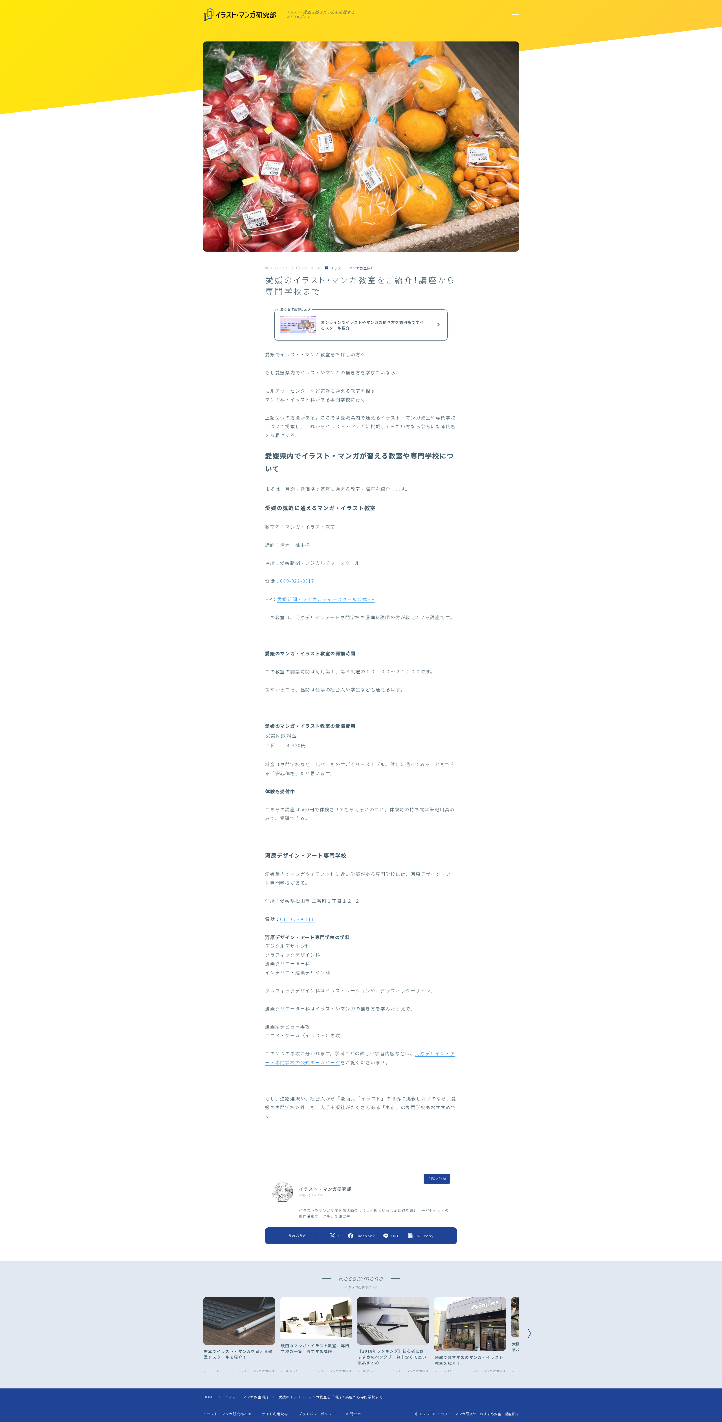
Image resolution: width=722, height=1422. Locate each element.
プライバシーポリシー (317, 1413)
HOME (209, 1396)
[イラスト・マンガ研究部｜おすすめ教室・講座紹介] (241, 14)
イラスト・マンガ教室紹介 (352, 267)
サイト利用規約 (275, 1413)
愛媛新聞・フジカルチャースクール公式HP (326, 599)
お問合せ (353, 1413)
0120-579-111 (297, 919)
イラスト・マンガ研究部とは (227, 1413)
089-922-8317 (297, 580)
